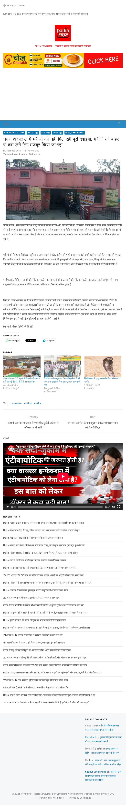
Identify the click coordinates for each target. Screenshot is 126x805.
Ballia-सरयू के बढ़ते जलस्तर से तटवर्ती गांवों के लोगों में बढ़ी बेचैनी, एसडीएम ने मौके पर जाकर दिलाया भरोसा (45, 612)
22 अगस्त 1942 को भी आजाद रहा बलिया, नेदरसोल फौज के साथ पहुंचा (31, 597)
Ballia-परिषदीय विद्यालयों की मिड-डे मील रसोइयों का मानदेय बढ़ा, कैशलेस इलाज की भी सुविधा (40, 552)
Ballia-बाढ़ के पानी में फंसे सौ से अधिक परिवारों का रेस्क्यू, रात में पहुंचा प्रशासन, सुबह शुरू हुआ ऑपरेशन (44, 545)
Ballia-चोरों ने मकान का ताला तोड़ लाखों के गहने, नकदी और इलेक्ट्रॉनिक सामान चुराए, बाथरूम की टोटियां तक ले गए (49, 695)
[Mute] (113, 506)
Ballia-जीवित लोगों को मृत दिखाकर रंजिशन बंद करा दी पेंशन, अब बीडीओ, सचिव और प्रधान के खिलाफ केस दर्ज (47, 582)
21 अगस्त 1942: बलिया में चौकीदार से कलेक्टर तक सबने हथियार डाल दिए (33, 635)
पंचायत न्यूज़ (57, 133)
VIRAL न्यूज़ (33, 133)
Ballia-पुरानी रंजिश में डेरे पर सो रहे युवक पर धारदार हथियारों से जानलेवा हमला (34, 620)
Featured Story (14, 133)
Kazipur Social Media (95, 771)
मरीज (38, 403)
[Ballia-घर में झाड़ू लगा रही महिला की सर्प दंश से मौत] (103, 366)
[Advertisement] (63, 96)
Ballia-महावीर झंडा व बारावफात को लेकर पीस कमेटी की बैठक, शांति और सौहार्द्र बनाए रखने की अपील (43, 522)
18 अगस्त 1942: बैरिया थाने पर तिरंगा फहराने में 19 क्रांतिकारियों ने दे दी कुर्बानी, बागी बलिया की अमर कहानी (46, 702)
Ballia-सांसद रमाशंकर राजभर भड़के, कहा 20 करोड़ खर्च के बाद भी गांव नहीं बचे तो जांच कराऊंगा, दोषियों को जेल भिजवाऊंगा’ (52, 672)
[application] (63, 476)
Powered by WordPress (52, 797)
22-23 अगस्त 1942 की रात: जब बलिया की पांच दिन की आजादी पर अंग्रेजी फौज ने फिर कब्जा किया (43, 575)
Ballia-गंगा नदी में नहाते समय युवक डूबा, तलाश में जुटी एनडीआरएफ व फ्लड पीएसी (35, 590)
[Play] (7, 506)
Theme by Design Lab (80, 797)
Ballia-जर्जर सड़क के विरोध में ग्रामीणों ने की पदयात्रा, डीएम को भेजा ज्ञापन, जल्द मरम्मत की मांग (62, 381)
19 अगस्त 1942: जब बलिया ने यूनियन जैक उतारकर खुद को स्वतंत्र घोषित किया (35, 680)
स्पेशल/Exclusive (74, 133)
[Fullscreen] (118, 506)
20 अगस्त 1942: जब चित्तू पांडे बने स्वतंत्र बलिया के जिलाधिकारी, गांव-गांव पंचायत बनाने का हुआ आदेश (44, 657)
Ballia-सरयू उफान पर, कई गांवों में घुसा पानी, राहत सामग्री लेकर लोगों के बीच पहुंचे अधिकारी (39, 567)
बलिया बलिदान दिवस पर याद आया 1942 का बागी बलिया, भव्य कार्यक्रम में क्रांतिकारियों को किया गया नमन (45, 665)
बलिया (29, 403)
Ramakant (90, 737)
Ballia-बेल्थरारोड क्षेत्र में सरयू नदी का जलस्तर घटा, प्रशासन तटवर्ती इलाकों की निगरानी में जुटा (41, 530)
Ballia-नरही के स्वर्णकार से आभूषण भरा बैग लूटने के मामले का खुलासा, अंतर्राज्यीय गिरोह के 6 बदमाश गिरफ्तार (46, 627)
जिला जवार (46, 133)
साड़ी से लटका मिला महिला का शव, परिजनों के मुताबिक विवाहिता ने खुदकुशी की (103, 775)
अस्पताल (17, 403)
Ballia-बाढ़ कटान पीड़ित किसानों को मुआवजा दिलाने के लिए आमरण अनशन (33, 537)
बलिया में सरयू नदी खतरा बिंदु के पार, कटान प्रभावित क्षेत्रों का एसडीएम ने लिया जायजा (37, 650)
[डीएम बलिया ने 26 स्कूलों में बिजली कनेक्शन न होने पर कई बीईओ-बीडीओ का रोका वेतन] (22, 366)
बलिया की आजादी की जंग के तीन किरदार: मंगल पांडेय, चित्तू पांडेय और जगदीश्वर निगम (36, 687)
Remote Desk (14, 150)
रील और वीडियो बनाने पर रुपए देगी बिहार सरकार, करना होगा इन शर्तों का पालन (34, 642)
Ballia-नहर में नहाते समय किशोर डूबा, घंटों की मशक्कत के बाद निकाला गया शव (46, 14)
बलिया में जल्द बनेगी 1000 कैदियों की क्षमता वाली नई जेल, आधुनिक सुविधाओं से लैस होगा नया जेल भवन (43, 605)
